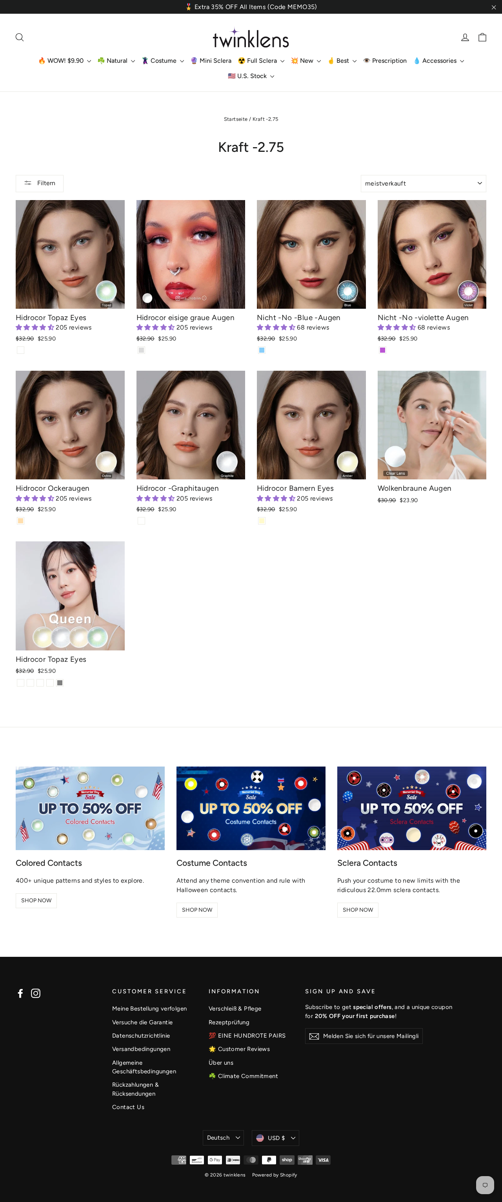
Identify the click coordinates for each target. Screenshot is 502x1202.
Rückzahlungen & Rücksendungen (135, 1089)
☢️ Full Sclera (258, 60)
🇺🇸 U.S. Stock (248, 76)
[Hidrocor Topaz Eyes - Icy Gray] (59, 682)
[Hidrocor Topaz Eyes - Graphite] (50, 682)
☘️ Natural (113, 60)
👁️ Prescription (385, 60)
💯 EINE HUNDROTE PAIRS (247, 1035)
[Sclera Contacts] (411, 809)
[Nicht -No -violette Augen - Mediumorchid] (382, 350)
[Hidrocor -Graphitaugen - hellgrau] (141, 520)
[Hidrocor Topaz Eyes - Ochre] (40, 682)
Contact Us (128, 1107)
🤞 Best (339, 60)
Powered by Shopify (274, 1175)
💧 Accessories (435, 60)
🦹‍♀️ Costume (159, 60)
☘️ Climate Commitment (243, 1076)
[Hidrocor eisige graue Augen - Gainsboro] (141, 350)
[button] (36, 327)
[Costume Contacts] (251, 809)
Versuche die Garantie (142, 1022)
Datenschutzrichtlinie (141, 1035)
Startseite (236, 119)
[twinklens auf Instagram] (35, 993)
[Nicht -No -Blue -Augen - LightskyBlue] (261, 350)
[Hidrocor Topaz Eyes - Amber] (30, 682)
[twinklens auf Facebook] (20, 993)
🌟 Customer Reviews (239, 1049)
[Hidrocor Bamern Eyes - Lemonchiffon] (261, 520)
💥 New (303, 60)
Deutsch (218, 1137)
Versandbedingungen (141, 1049)
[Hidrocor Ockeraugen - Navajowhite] (20, 520)
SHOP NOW (36, 900)
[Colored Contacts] (90, 809)
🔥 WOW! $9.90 (61, 60)
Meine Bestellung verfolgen (149, 1008)
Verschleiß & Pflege (235, 1008)
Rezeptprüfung (229, 1022)
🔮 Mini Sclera (210, 60)
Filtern (45, 183)
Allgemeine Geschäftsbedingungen (144, 1067)
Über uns (221, 1062)
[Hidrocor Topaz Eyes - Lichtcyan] (20, 350)
